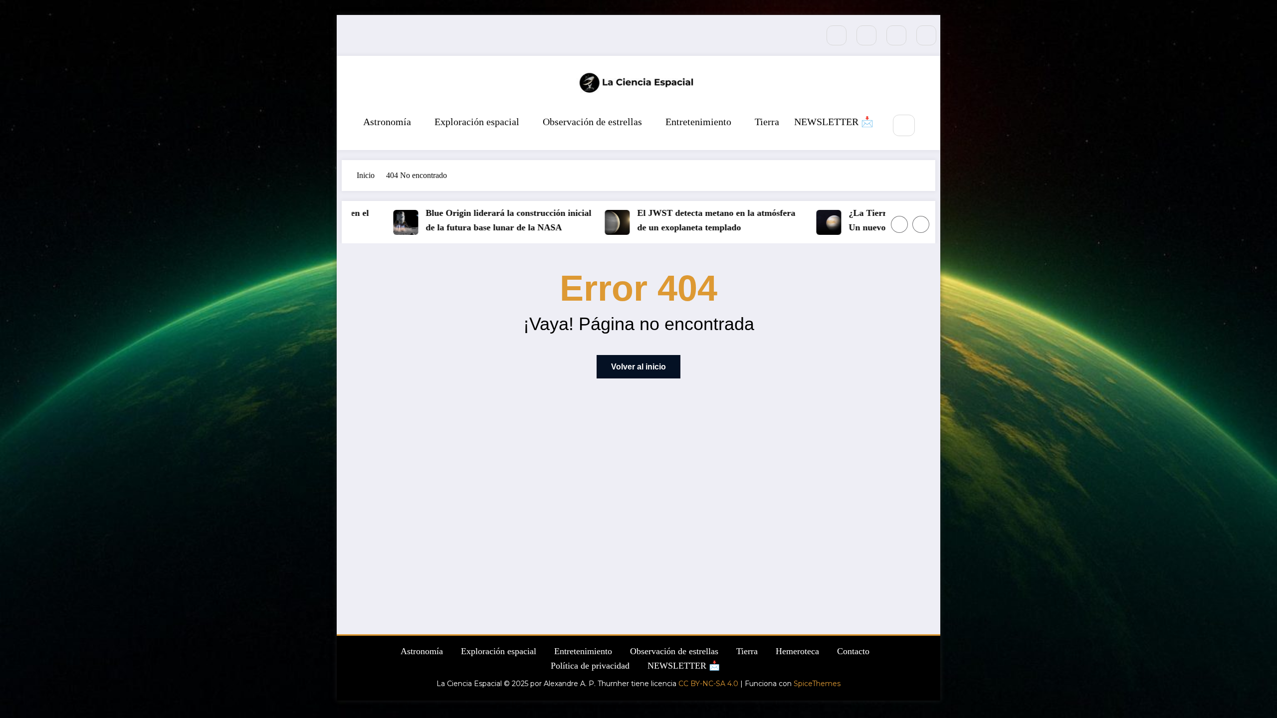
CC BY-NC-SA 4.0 (708, 683)
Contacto (853, 651)
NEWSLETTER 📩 (833, 121)
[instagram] (896, 35)
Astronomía (387, 121)
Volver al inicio (638, 366)
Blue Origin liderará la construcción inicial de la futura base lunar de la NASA (487, 220)
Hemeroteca (797, 651)
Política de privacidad (590, 666)
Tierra (767, 121)
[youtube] (926, 35)
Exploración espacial (476, 121)
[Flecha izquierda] (899, 224)
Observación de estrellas (592, 121)
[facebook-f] (837, 35)
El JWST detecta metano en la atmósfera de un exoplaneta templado (695, 220)
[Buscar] (903, 125)
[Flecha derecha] (921, 224)
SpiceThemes (817, 683)
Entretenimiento (698, 121)
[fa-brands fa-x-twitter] (866, 35)
